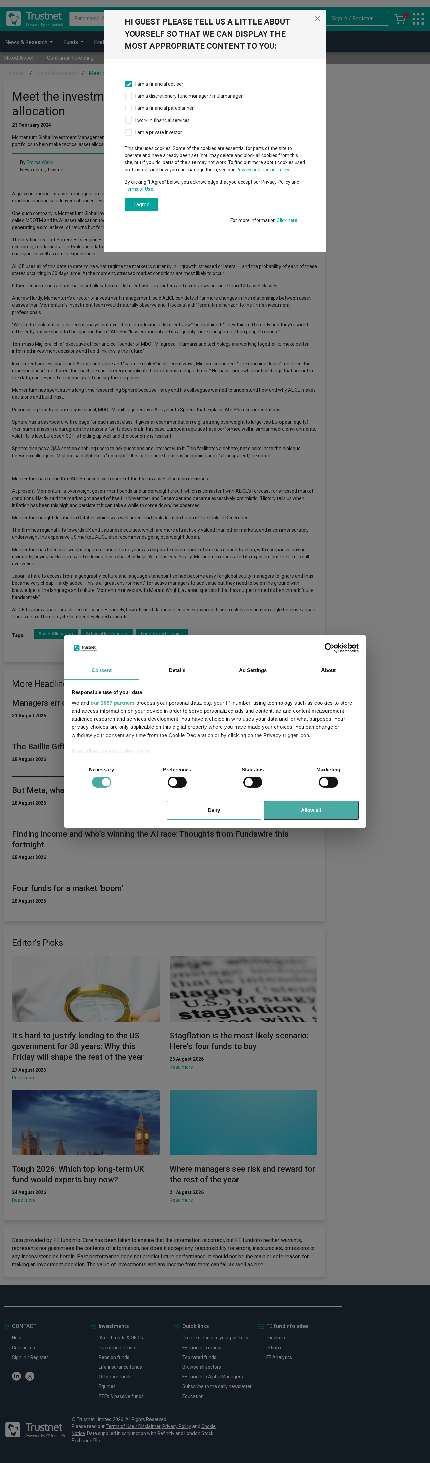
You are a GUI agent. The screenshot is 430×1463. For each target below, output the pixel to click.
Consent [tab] (102, 670)
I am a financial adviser (159, 84)
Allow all (311, 810)
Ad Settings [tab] (253, 670)
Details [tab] (177, 670)
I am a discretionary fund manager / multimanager (189, 96)
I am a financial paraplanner (164, 108)
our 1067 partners (113, 703)
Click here (287, 220)
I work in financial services (162, 120)
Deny (214, 810)
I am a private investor (158, 132)
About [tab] (328, 670)
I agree (141, 204)
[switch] (177, 782)
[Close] (317, 18)
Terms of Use (139, 189)
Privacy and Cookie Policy (262, 169)
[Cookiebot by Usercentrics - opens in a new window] (329, 648)
